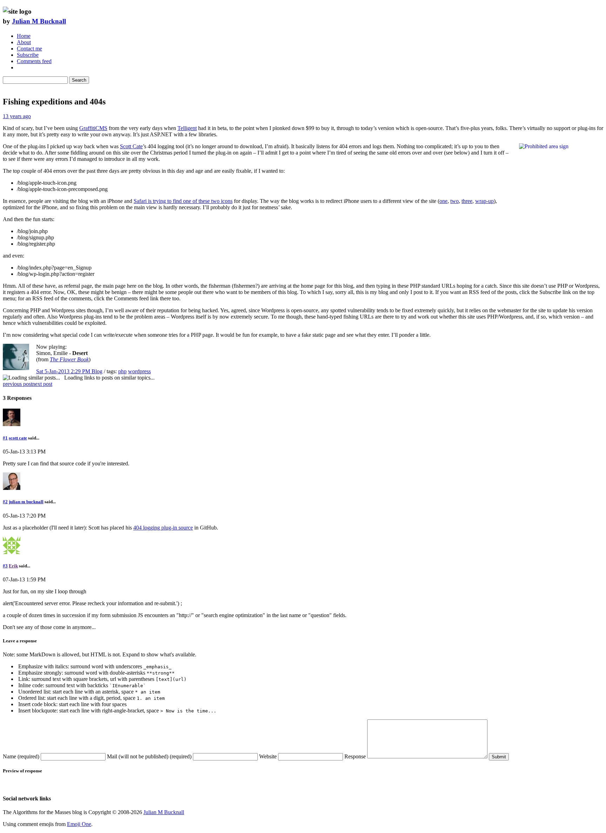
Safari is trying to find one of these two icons (183, 201)
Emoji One (79, 824)
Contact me (29, 49)
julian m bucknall (26, 501)
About (24, 42)
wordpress (139, 371)
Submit (499, 756)
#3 (5, 565)
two (454, 201)
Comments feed (34, 61)
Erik (13, 565)
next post (42, 384)
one (443, 201)
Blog (97, 371)
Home (24, 36)
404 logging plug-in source (163, 528)
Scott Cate (131, 146)
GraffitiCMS (93, 128)
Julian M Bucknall (39, 21)
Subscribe (28, 55)
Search (79, 80)
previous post (17, 384)
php (122, 371)
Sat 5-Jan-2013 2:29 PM (64, 371)
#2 (5, 501)
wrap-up (484, 201)
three (467, 201)
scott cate (18, 438)
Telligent (187, 128)
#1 (5, 438)
